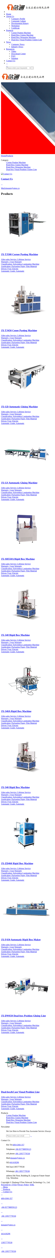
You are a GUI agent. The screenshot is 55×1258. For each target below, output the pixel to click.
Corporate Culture (18, 21)
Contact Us (10, 61)
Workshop (15, 26)
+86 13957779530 (22, 1153)
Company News (17, 44)
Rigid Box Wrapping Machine (23, 37)
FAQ (13, 56)
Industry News (17, 47)
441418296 (14, 1162)
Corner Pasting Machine (21, 33)
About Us (10, 16)
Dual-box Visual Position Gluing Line (26, 40)
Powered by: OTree (9, 1185)
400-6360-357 (18, 1145)
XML (32, 1185)
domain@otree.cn (17, 1158)
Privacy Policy (23, 1185)
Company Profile (18, 19)
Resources (10, 49)
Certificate (15, 28)
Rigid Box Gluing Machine (22, 35)
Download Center (18, 54)
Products (9, 30)
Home (8, 14)
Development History (20, 23)
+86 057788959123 (23, 1149)
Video (13, 51)
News (8, 42)
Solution (14, 58)
